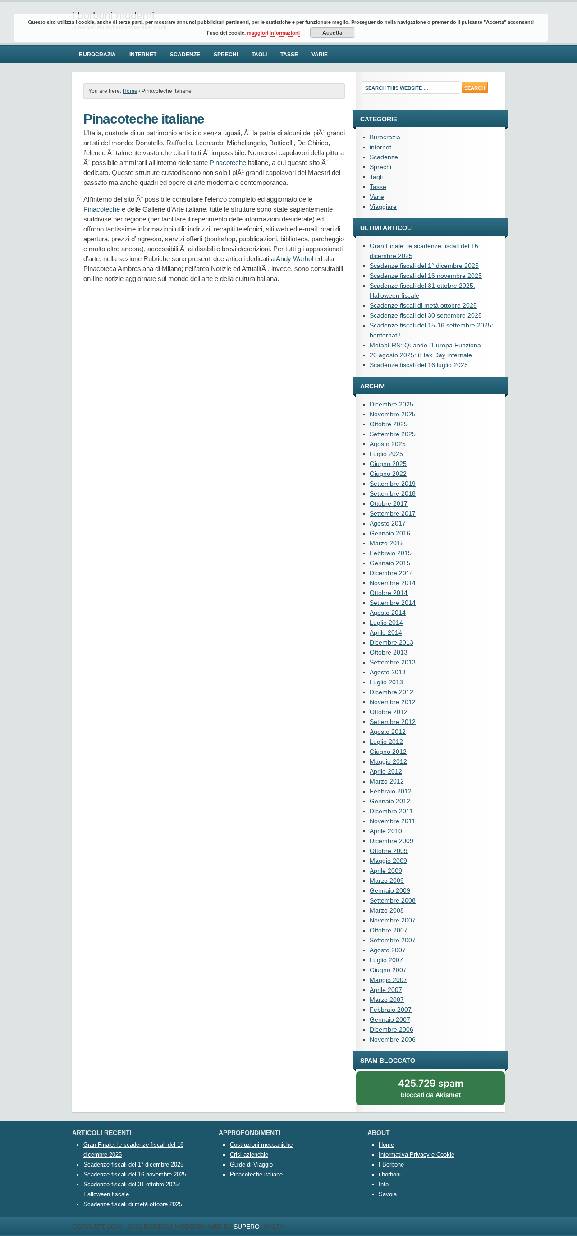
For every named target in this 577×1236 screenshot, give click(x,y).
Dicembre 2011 (391, 811)
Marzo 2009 (387, 880)
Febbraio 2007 (391, 1009)
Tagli (259, 54)
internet (142, 54)
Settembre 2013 (393, 662)
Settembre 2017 (393, 513)
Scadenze (185, 54)
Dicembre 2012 (391, 692)
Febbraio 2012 (391, 791)
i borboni (390, 1174)
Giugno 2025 (388, 463)
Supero (247, 1226)
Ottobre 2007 (389, 930)
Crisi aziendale (249, 1154)
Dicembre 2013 (391, 642)
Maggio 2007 (388, 979)
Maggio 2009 (388, 860)
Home (386, 1144)
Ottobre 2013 (389, 652)
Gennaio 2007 (390, 1019)
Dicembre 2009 (391, 840)
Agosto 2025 (388, 443)
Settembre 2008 (393, 900)
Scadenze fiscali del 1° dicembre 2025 (424, 265)
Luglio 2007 (386, 960)
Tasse (289, 54)
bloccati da (441, 1091)
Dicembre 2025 (391, 404)
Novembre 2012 (393, 702)
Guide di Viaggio (251, 1164)
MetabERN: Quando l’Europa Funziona (425, 345)
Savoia (388, 1194)
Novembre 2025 (393, 414)
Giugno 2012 (388, 751)
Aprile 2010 (386, 831)
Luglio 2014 (386, 622)
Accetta (332, 32)
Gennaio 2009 (390, 890)
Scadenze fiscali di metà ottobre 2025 (423, 305)
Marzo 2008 (387, 910)
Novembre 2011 (392, 821)
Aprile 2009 (386, 870)
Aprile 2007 (386, 989)
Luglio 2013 (386, 682)
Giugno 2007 (388, 969)
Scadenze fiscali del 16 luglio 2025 (419, 365)
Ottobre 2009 (389, 850)
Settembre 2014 (393, 602)
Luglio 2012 (386, 741)
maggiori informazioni (273, 32)
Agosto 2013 (388, 672)
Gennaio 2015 (390, 563)
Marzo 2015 (387, 543)
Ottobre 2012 (389, 711)
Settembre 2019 (393, 483)
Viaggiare (383, 206)
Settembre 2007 (393, 940)
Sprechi (226, 54)
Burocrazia (97, 54)
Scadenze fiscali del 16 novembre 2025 (426, 275)
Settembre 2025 (393, 434)
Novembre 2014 (393, 582)
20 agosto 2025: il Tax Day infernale (421, 355)
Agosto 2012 (388, 731)
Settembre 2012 (393, 721)
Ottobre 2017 (389, 503)
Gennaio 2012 (390, 801)
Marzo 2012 (387, 781)
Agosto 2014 (388, 612)
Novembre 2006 (393, 1039)
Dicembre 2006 (391, 1029)
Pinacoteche (228, 162)
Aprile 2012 (386, 771)
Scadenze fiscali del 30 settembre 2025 (426, 315)
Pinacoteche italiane (256, 1174)
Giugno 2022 (388, 473)
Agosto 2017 (388, 523)
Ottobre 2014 (389, 592)
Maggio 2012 (388, 761)
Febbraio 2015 (391, 553)
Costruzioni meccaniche (261, 1144)
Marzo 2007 (387, 999)
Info (384, 1184)
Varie (319, 54)
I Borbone (391, 1164)
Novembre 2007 (393, 920)
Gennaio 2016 (390, 533)
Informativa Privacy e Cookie (416, 1154)
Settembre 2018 (393, 493)
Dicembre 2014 (391, 572)
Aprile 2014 (386, 632)
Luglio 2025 (386, 453)
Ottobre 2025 (389, 424)
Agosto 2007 (388, 950)
